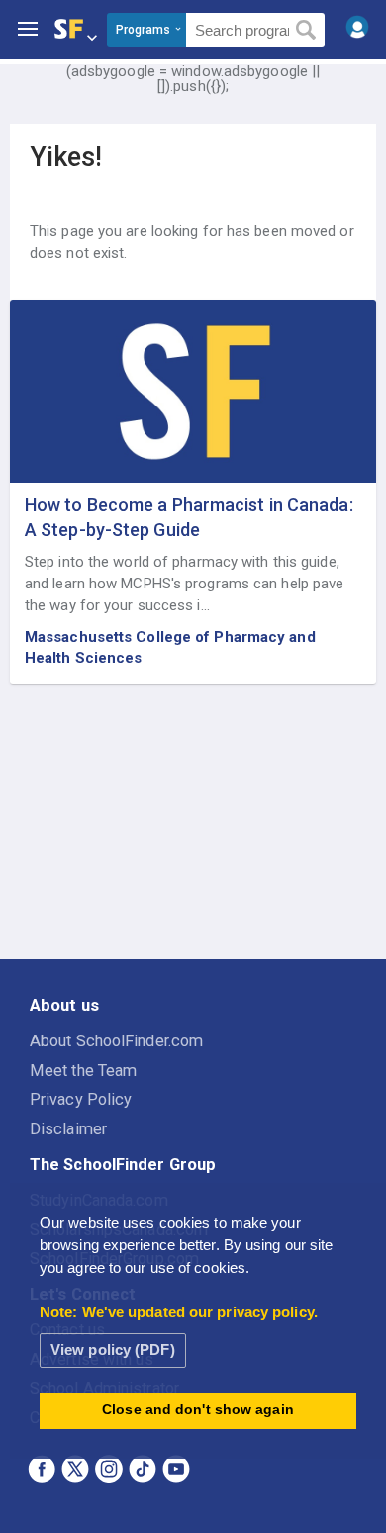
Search (306, 30)
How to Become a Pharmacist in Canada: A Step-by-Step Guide (189, 517)
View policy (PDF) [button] (112, 1349)
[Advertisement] (193, 823)
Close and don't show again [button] (198, 1409)
